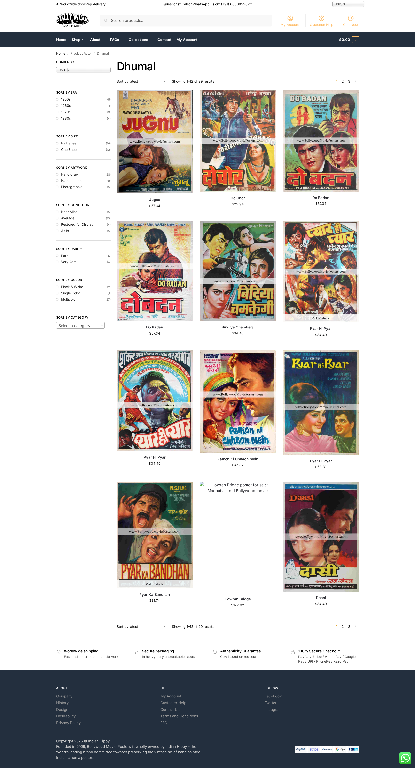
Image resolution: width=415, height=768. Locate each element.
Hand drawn (70, 174)
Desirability (66, 716)
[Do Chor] (238, 141)
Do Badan (320, 197)
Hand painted (72, 180)
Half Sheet (69, 143)
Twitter (271, 702)
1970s (65, 112)
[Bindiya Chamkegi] (238, 271)
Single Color (70, 293)
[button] (349, 39)
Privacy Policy (68, 722)
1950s (65, 99)
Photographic (71, 187)
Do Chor (238, 198)
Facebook (273, 696)
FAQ (163, 722)
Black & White (72, 287)
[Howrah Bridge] (238, 537)
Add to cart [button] (154, 216)
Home (60, 53)
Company (64, 696)
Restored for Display (77, 224)
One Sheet (69, 149)
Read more (321, 345)
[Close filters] (112, 62)
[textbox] (80, 325)
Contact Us (170, 709)
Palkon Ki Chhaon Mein (237, 459)
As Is (65, 231)
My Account (290, 25)
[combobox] (80, 325)
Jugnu (154, 199)
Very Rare (69, 262)
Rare (64, 256)
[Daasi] (321, 537)
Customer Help (321, 25)
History (62, 702)
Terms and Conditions (179, 716)
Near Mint (69, 212)
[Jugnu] (155, 141)
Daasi (321, 597)
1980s (66, 118)
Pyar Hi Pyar (321, 328)
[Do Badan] (321, 140)
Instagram (273, 709)
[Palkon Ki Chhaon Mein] (238, 401)
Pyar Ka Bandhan (154, 594)
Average (67, 218)
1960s (66, 106)
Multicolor (69, 299)
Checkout (350, 25)
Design (62, 709)
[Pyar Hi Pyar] (155, 400)
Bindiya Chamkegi (238, 327)
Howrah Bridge (238, 599)
